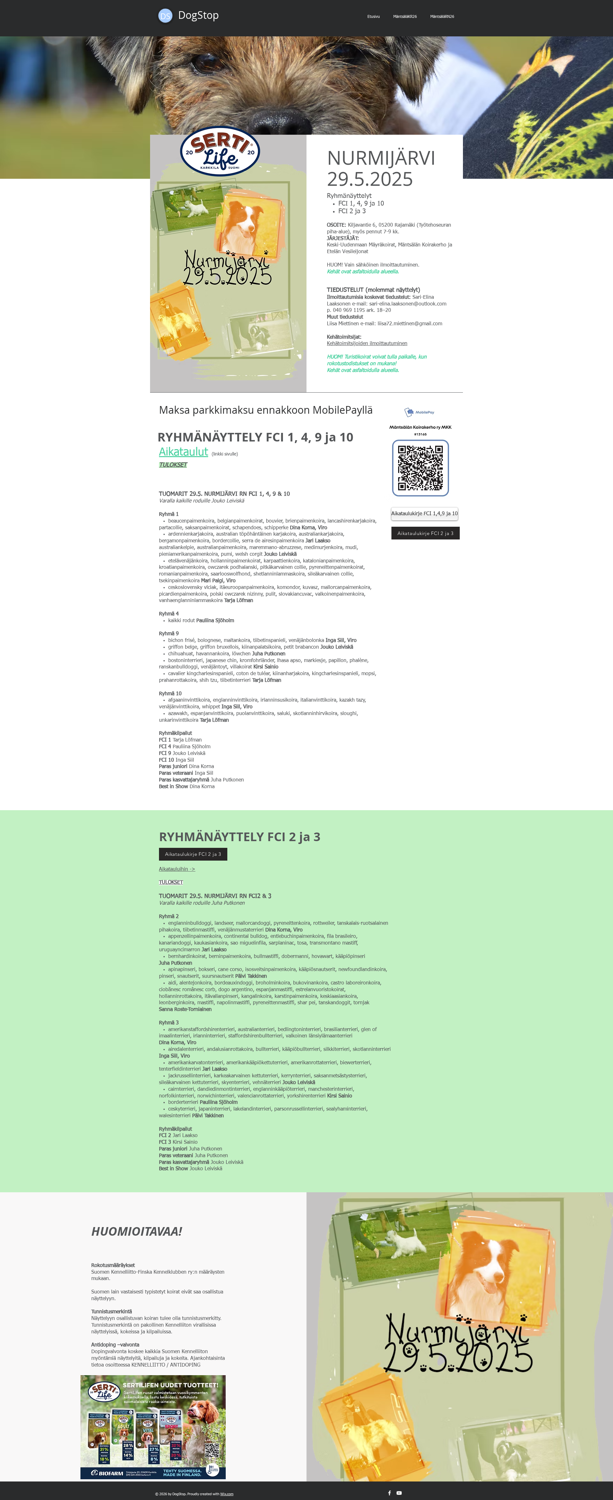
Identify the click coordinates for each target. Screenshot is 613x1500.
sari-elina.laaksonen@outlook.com (407, 304)
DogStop (198, 15)
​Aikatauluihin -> (177, 869)
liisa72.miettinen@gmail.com (410, 324)
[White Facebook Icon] (389, 1493)
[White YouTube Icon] (399, 1493)
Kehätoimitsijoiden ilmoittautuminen (367, 343)
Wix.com (226, 1494)
